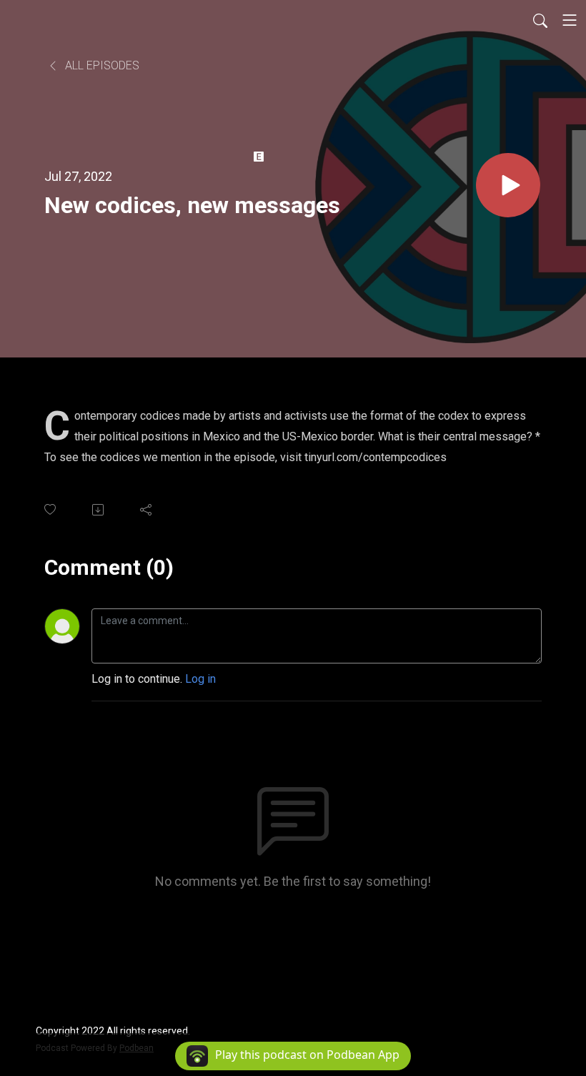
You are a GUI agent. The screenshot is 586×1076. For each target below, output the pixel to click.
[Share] (147, 510)
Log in (200, 679)
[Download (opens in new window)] (99, 510)
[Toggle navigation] (569, 20)
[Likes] (51, 509)
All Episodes (100, 65)
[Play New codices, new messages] (508, 185)
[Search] (540, 20)
